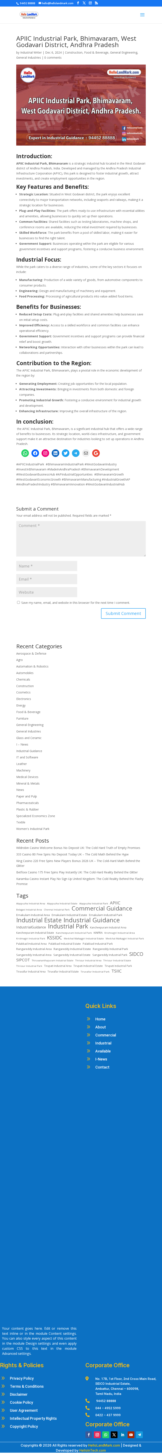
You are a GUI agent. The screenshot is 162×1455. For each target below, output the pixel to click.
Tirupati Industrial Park (118, 965)
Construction (73, 52)
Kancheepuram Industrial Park (74, 932)
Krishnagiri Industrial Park (30, 938)
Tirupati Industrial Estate (88, 965)
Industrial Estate (39, 920)
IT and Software (27, 757)
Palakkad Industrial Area (31, 944)
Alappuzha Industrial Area (30, 903)
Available (103, 1051)
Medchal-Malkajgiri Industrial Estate (84, 938)
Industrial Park (68, 926)
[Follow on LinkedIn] (122, 1434)
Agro (19, 660)
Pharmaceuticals (27, 803)
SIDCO (136, 954)
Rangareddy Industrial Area (34, 949)
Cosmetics (23, 692)
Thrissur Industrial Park (29, 965)
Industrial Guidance (29, 751)
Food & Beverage (96, 52)
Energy (21, 705)
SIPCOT (23, 959)
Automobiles (25, 673)
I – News (22, 744)
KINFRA (98, 933)
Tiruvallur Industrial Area (31, 971)
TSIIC (116, 971)
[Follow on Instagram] (97, 1434)
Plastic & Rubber (27, 809)
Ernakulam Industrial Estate (69, 915)
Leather (21, 764)
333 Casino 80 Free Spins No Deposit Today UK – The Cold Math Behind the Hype (72, 854)
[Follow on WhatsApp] (105, 1434)
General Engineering (123, 52)
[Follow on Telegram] (139, 1434)
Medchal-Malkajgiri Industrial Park (125, 938)
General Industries (28, 57)
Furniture (22, 718)
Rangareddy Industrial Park (110, 949)
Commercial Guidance (102, 908)
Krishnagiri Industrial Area (119, 932)
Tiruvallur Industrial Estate (63, 971)
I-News (101, 1059)
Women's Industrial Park (32, 829)
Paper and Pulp (26, 796)
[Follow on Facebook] (88, 1434)
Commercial (105, 1035)
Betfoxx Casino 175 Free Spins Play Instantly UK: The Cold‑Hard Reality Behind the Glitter (77, 872)
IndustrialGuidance (31, 927)
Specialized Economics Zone (35, 816)
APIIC (115, 902)
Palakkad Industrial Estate (65, 944)
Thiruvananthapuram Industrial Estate (52, 960)
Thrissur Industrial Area (88, 960)
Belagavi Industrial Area (29, 909)
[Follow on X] (114, 1434)
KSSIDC (54, 937)
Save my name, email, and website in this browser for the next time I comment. (75, 603)
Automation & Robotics (32, 666)
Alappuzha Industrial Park (93, 903)
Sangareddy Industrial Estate (71, 955)
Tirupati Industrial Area (58, 965)
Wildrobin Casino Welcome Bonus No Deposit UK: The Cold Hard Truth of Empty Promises (78, 848)
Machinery (23, 770)
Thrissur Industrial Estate (117, 960)
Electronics (23, 699)
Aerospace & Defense (31, 653)
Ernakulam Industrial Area (33, 915)
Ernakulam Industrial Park (105, 915)
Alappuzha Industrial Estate (62, 903)
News (20, 790)
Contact (102, 1067)
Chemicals (23, 679)
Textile (20, 822)
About (100, 1027)
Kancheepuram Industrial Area (108, 927)
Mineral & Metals (28, 783)
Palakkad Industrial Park (98, 944)
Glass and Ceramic (29, 738)
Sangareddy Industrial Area (33, 955)
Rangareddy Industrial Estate (72, 949)
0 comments (53, 57)
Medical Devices (27, 777)
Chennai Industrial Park (57, 909)
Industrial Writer (31, 52)
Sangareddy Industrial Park (109, 955)
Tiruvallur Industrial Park (95, 971)
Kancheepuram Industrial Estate (35, 933)
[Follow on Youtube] (131, 1434)
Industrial (103, 1043)
